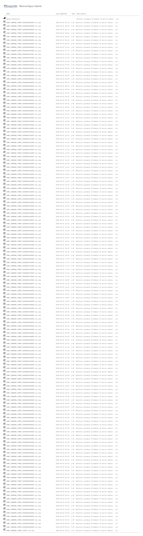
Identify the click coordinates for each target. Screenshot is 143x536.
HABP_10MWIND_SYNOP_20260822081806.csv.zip (23, 75)
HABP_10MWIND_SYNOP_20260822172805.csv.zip (23, 269)
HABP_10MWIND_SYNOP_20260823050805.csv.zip (23, 516)
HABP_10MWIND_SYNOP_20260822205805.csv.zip (23, 343)
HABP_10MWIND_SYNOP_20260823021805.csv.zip (23, 456)
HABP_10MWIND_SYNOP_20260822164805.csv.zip (23, 255)
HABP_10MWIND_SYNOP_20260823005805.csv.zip (23, 428)
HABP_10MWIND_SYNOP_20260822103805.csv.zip (23, 125)
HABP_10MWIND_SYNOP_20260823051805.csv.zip (23, 520)
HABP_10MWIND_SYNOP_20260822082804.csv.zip (23, 79)
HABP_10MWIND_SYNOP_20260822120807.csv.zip (23, 156)
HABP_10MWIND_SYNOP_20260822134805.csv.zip (23, 192)
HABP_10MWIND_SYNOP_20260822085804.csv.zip (23, 89)
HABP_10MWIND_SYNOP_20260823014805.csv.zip (23, 446)
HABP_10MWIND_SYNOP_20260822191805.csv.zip (23, 308)
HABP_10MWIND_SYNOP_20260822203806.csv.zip (23, 336)
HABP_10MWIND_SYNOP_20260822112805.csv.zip (23, 142)
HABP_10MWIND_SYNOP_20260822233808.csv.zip (23, 400)
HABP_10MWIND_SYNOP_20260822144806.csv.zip (23, 213)
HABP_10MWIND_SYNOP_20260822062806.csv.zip (23, 37)
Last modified (61, 14)
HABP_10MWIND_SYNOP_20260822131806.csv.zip (23, 181)
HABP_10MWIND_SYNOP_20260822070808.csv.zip (23, 51)
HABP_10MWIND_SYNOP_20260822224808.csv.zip (23, 382)
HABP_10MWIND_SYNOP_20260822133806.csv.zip (23, 188)
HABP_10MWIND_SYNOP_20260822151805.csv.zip (23, 224)
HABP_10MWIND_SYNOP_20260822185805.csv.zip (23, 301)
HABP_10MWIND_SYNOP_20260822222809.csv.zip (23, 375)
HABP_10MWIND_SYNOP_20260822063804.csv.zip (23, 40)
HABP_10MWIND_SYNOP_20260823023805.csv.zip (23, 463)
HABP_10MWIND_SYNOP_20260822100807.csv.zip (23, 114)
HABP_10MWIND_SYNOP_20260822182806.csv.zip (23, 290)
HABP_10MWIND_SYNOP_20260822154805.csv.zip (23, 234)
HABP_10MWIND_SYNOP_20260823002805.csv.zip (23, 418)
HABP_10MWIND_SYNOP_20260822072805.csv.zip (23, 58)
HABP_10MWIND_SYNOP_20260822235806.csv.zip (23, 407)
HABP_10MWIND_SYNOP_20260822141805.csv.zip (23, 202)
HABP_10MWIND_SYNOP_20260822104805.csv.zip (23, 128)
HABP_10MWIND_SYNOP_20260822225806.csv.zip (23, 386)
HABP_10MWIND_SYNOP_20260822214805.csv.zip (23, 361)
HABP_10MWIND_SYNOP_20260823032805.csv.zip (23, 481)
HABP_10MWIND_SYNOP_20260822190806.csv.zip (23, 305)
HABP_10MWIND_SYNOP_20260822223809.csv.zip (23, 379)
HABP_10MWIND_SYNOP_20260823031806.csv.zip (23, 477)
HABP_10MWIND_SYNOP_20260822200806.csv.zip (23, 326)
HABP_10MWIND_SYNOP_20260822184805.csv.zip (23, 298)
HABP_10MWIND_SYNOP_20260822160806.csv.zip (23, 241)
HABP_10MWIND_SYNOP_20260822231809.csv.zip (23, 393)
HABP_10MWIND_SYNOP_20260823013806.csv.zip (23, 442)
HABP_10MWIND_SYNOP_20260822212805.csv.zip (23, 354)
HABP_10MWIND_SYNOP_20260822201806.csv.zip (23, 329)
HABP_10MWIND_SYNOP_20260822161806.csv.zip (23, 245)
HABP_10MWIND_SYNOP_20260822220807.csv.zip (23, 368)
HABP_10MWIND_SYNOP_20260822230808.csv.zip (23, 389)
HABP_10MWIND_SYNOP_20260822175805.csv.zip (23, 280)
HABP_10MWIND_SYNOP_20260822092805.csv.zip (23, 100)
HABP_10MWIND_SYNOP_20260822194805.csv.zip (23, 319)
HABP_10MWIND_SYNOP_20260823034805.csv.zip (23, 488)
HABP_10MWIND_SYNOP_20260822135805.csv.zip (23, 195)
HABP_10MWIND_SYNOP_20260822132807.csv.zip (23, 185)
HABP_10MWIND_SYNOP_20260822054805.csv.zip (23, 22)
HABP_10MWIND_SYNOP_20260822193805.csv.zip (23, 315)
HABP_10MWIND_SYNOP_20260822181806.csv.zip (23, 287)
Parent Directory (13, 19)
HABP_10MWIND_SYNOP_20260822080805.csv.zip (23, 72)
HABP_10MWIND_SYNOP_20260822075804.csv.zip (23, 68)
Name (8, 14)
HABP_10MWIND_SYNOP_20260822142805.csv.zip (23, 206)
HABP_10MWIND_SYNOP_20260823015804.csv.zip (23, 449)
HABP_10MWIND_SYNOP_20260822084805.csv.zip (23, 86)
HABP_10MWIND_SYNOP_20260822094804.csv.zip (23, 107)
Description (81, 14)
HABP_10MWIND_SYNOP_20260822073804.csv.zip (23, 61)
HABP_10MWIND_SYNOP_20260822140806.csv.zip (23, 199)
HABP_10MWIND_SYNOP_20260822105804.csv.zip (23, 132)
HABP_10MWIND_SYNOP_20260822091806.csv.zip (23, 97)
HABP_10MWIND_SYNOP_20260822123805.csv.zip (23, 167)
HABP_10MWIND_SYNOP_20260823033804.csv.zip (23, 485)
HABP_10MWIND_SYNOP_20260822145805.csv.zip (23, 216)
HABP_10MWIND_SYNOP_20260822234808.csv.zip (23, 403)
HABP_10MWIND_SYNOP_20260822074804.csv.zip (23, 65)
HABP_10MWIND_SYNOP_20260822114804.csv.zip (23, 149)
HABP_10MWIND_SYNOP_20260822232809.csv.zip (23, 396)
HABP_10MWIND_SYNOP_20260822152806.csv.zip (23, 227)
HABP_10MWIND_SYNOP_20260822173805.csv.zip (23, 273)
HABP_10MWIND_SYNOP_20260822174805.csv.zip (23, 276)
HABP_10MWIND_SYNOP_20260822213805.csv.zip (23, 358)
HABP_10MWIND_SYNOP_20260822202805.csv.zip (23, 333)
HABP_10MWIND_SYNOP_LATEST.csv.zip (20, 530)
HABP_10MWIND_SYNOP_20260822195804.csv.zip (23, 322)
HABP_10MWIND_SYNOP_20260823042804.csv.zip (23, 502)
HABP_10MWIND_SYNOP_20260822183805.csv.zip (23, 294)
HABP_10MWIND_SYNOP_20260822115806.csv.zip (23, 153)
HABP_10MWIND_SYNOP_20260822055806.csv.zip (23, 26)
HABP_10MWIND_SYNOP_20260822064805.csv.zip (23, 44)
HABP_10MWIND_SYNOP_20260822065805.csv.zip (23, 47)
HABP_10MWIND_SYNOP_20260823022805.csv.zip (23, 460)
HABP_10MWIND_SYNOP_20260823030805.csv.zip (23, 474)
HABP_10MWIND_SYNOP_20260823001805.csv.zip (23, 414)
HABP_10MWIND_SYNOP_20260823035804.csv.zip (23, 492)
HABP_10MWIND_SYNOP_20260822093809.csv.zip (23, 104)
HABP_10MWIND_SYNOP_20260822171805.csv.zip (23, 266)
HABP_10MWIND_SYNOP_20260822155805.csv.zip (23, 238)
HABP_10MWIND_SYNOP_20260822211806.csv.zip (23, 351)
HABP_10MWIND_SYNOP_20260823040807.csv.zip (23, 495)
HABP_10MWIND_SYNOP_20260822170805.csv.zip (23, 262)
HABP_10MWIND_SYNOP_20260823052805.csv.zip (23, 523)
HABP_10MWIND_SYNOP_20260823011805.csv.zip (23, 435)
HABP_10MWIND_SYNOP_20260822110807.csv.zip (23, 135)
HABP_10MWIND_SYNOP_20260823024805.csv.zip (23, 467)
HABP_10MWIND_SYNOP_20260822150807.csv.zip (23, 220)
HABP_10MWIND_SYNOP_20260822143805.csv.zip (23, 209)
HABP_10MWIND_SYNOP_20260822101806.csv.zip (23, 118)
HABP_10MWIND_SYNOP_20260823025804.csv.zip (23, 470)
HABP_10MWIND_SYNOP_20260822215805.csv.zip (23, 365)
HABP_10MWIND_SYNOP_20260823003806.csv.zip (23, 421)
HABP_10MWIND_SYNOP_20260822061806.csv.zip (23, 33)
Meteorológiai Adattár (30, 6)
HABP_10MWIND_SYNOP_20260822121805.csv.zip (23, 160)
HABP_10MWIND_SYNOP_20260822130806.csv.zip (23, 178)
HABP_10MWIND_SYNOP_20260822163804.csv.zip (23, 252)
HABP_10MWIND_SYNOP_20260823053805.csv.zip (23, 527)
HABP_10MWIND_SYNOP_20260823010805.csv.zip (23, 432)
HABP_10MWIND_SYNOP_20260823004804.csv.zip (23, 425)
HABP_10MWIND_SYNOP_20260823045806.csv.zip (23, 513)
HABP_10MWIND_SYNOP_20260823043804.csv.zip (23, 506)
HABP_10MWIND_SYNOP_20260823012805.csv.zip (23, 439)
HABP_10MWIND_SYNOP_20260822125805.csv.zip (23, 174)
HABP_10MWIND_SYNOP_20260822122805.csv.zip (23, 163)
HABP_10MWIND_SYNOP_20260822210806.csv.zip (23, 347)
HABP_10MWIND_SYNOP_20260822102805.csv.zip (23, 121)
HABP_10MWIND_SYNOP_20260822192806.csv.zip (23, 312)
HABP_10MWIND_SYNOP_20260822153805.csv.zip (23, 231)
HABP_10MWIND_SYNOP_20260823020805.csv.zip (23, 453)
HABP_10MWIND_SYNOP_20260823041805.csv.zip (23, 499)
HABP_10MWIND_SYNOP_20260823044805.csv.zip (23, 509)
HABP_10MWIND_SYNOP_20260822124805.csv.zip (23, 171)
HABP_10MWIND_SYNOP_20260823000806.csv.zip (23, 410)
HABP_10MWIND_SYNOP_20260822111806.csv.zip (23, 139)
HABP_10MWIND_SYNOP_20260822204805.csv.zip (23, 340)
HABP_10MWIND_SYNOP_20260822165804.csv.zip (23, 259)
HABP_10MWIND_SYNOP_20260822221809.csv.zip (23, 372)
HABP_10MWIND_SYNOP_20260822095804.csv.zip (23, 111)
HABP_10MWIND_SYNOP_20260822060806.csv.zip (23, 29)
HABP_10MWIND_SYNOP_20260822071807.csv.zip (23, 54)
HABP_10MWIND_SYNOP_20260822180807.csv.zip (23, 283)
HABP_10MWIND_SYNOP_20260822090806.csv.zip (23, 93)
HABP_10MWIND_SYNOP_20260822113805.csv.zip (23, 146)
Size (73, 14)
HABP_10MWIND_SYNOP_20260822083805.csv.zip (23, 82)
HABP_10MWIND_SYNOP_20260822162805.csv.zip (23, 248)
